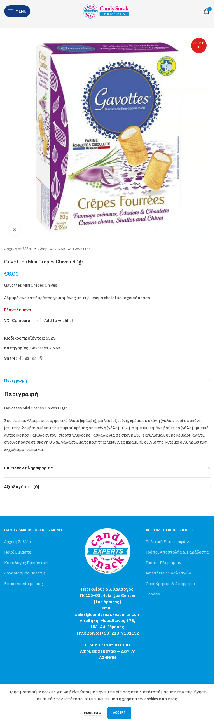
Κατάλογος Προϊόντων (26, 563)
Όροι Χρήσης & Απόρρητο (170, 584)
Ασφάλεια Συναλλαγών (168, 573)
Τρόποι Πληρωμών (163, 563)
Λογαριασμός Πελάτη (24, 573)
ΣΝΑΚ (60, 249)
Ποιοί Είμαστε (17, 552)
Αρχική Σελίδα (17, 542)
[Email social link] (27, 358)
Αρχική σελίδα (17, 249)
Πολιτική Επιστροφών (167, 542)
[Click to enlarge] (14, 229)
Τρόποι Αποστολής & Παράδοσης (177, 552)
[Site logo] (107, 11)
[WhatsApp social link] (34, 358)
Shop (43, 249)
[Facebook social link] (20, 358)
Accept (119, 712)
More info (93, 713)
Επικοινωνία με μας (23, 584)
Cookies (153, 594)
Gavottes (82, 249)
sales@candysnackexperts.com (108, 614)
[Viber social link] (41, 358)
